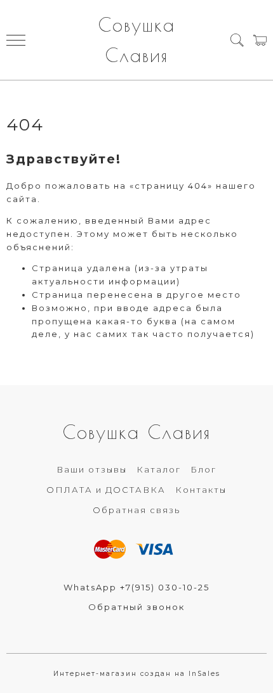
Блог (203, 469)
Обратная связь (136, 510)
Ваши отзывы (92, 469)
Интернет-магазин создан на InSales (136, 674)
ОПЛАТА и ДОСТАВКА (106, 490)
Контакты (201, 490)
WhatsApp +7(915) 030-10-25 (136, 587)
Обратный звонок (136, 607)
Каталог (158, 469)
